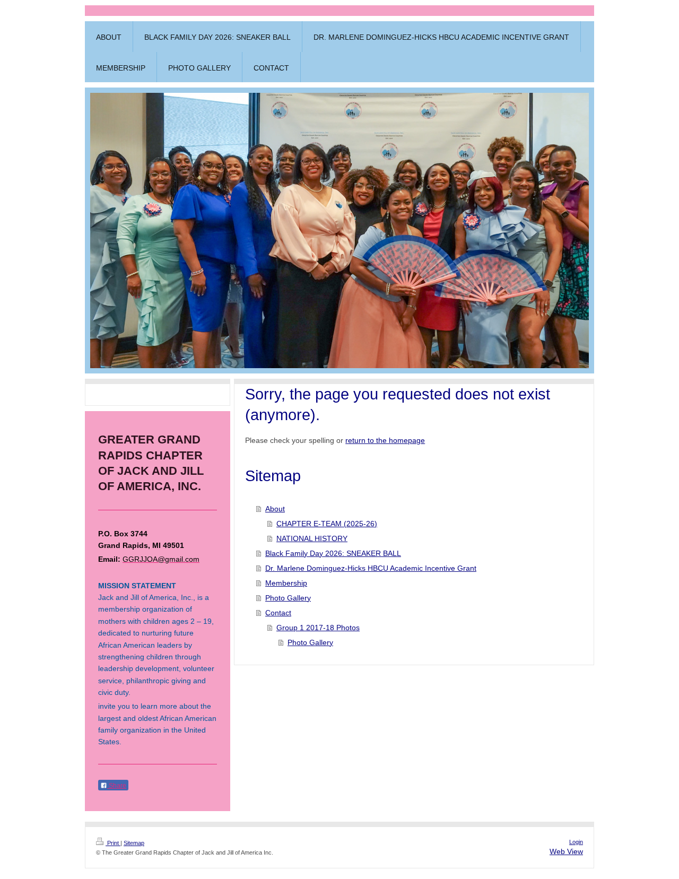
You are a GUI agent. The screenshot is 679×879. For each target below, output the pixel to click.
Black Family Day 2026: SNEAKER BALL (333, 553)
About (275, 508)
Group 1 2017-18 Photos (318, 627)
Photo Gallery (288, 598)
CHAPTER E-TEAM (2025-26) (326, 523)
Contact (278, 612)
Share (116, 785)
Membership (286, 583)
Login (576, 842)
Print (113, 843)
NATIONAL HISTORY (311, 538)
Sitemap (134, 843)
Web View (566, 851)
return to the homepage (385, 440)
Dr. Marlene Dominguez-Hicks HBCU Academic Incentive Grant (370, 568)
